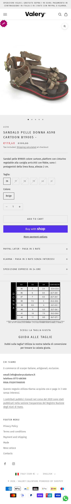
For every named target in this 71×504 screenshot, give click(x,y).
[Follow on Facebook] (5, 463)
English (47, 474)
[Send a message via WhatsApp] (65, 498)
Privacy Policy (10, 426)
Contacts (8, 453)
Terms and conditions (14, 431)
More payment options (35, 236)
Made (6, 442)
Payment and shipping (15, 437)
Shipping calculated (26, 147)
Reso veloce (9, 448)
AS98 (6, 127)
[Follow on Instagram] (13, 463)
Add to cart (35, 219)
